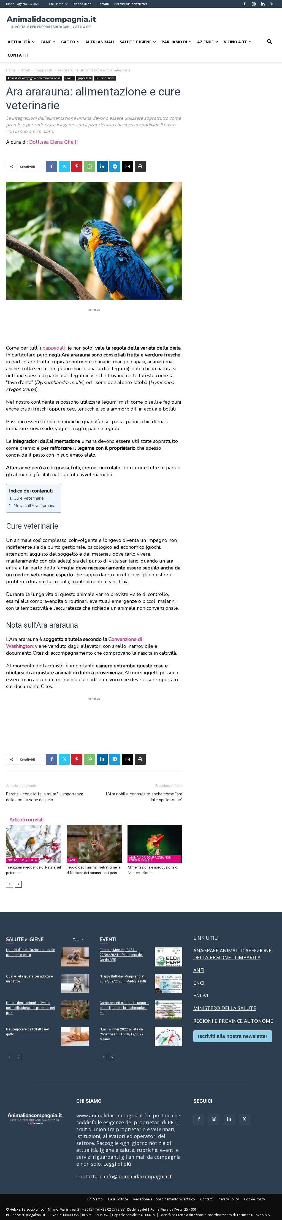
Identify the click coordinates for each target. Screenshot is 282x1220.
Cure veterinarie (28, 498)
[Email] (127, 166)
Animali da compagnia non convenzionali (34, 78)
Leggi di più (117, 1163)
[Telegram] (114, 166)
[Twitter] (272, 4)
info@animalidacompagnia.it (138, 1176)
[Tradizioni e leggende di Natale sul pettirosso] (33, 844)
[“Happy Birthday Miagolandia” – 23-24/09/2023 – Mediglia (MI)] (168, 983)
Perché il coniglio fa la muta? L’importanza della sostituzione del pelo (44, 797)
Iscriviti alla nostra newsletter (232, 1036)
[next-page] (18, 884)
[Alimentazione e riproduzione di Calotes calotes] (155, 844)
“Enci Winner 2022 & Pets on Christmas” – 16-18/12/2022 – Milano (123, 1034)
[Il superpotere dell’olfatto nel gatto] (75, 1036)
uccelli (26, 70)
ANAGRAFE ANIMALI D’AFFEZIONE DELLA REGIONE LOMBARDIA (232, 954)
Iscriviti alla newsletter (130, 4)
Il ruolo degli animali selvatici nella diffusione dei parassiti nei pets (30, 1008)
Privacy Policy (228, 1199)
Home (11, 70)
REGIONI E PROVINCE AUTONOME (233, 1020)
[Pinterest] (76, 166)
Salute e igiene (105, 78)
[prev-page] (9, 884)
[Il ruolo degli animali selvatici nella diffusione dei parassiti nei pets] (94, 844)
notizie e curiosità (22, 860)
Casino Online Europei (219, 1052)
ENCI (198, 982)
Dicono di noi (82, 4)
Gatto (68, 41)
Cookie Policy (254, 1199)
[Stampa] (140, 166)
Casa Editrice (118, 1199)
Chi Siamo (56, 4)
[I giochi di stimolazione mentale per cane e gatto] (75, 956)
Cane (45, 41)
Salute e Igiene (135, 41)
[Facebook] (244, 4)
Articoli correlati (26, 819)
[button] (269, 42)
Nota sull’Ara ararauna (34, 506)
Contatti (103, 4)
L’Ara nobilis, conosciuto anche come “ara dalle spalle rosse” (144, 797)
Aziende (205, 41)
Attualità (19, 41)
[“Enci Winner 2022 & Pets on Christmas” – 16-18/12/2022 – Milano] (168, 1036)
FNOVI (200, 995)
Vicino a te (235, 41)
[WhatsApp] (89, 166)
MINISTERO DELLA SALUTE (224, 1008)
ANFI (198, 970)
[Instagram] (254, 4)
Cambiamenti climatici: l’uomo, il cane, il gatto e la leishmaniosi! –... (124, 1008)
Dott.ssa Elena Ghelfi (53, 142)
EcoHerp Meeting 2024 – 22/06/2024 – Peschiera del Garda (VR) (121, 955)
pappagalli (44, 70)
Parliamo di (174, 41)
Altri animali (99, 41)
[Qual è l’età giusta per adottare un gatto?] (75, 983)
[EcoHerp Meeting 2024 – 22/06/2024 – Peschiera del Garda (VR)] (168, 956)
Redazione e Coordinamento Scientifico (164, 1199)
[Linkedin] (263, 4)
